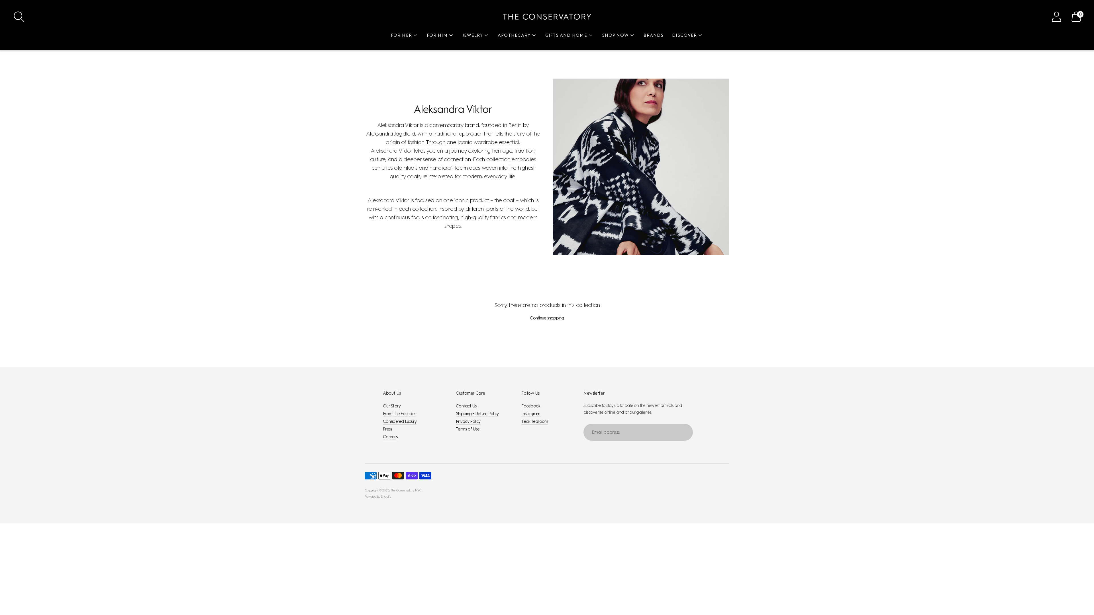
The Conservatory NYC (406, 490)
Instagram (530, 413)
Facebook (530, 406)
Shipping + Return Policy (477, 413)
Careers (390, 436)
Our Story (392, 406)
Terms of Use (467, 429)
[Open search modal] (19, 16)
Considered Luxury (400, 421)
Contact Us (466, 406)
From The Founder (399, 413)
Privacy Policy (468, 421)
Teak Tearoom (534, 421)
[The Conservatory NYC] (547, 17)
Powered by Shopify (378, 497)
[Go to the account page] (1056, 16)
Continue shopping (547, 318)
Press (387, 429)
